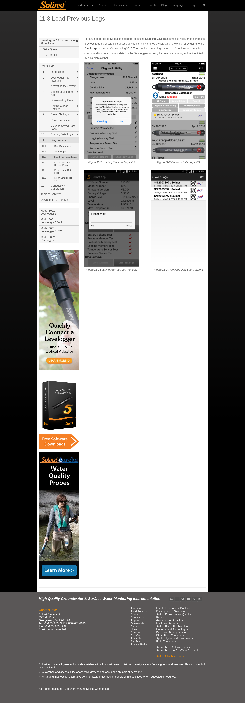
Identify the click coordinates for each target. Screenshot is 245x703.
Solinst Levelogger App (62, 93)
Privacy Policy (139, 644)
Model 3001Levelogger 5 (48, 212)
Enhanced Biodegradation (171, 632)
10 (42, 134)
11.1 (44, 146)
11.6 (44, 177)
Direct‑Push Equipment (170, 635)
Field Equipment (166, 641)
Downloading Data (62, 100)
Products (103, 5)
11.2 (44, 151)
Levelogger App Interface (60, 79)
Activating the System (63, 86)
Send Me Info (50, 55)
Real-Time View (60, 120)
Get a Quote (50, 49)
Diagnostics (58, 140)
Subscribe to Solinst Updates (173, 647)
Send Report (61, 151)
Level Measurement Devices (173, 608)
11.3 (44, 157)
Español (136, 635)
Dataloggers (92, 48)
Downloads (137, 623)
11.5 (44, 170)
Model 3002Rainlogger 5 (48, 239)
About (134, 614)
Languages (178, 5)
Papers (135, 620)
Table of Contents (51, 194)
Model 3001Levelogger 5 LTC (51, 230)
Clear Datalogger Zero (63, 179)
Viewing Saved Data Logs (63, 127)
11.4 (44, 162)
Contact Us (137, 617)
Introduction (58, 71)
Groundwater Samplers (170, 620)
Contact (138, 5)
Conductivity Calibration (58, 187)
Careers (135, 632)
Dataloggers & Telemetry (171, 611)
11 (43, 140)
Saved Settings (60, 114)
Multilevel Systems (167, 623)
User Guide (47, 66)
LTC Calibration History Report (62, 163)
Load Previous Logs (65, 157)
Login (193, 5)
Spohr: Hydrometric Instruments (175, 638)
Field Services (84, 5)
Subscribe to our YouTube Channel (177, 650)
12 (42, 185)
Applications (121, 5)
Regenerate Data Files (63, 171)
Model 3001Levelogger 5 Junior (52, 221)
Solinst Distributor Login (170, 656)
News (134, 629)
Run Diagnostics (62, 146)
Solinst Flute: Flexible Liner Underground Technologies (172, 628)
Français (136, 638)
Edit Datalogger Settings (60, 107)
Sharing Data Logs (62, 134)
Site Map (136, 641)
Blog (164, 5)
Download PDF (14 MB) (55, 199)
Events (152, 5)
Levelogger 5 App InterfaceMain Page (58, 42)
